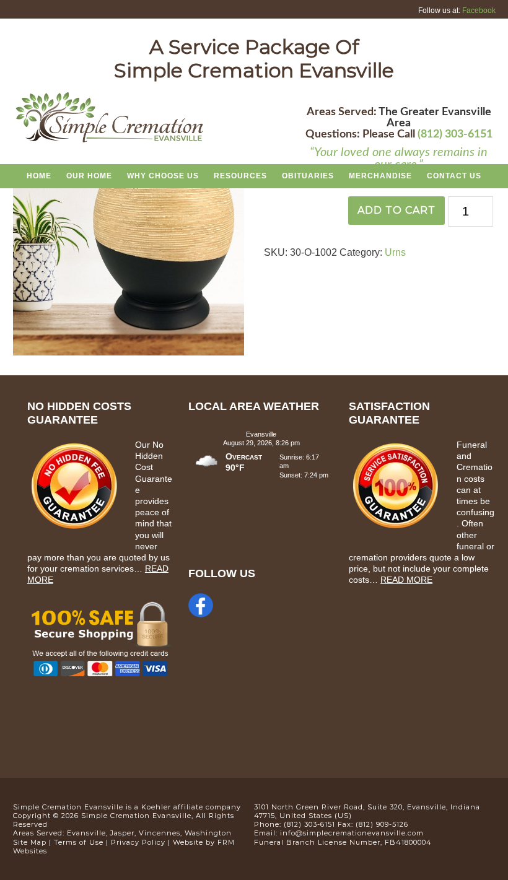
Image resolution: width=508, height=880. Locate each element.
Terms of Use (78, 842)
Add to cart (396, 210)
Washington (208, 833)
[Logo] (109, 140)
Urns (395, 252)
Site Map (29, 842)
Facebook (479, 10)
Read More (406, 580)
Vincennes (159, 833)
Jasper (122, 833)
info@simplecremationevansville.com (352, 833)
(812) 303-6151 (455, 134)
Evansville (86, 833)
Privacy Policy (138, 842)
